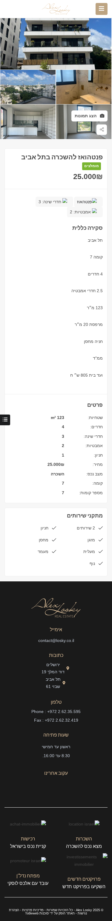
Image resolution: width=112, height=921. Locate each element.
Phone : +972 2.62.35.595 (56, 711)
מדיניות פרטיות (33, 910)
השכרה (57, 474)
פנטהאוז (84, 201)
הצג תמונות (86, 115)
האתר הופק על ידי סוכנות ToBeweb (50, 913)
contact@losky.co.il (56, 640)
